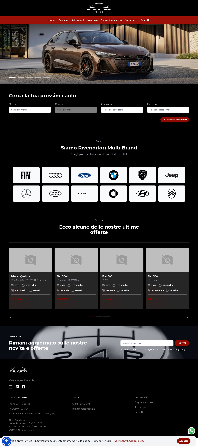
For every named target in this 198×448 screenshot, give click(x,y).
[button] (7, 441)
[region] (99, 283)
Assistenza (131, 20)
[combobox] (30, 110)
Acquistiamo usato (111, 20)
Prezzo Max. (153, 104)
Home (51, 20)
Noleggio (92, 20)
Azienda (63, 20)
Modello (59, 104)
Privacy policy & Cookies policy (128, 441)
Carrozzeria (106, 104)
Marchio (13, 104)
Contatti (145, 20)
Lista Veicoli (77, 20)
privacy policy (179, 349)
